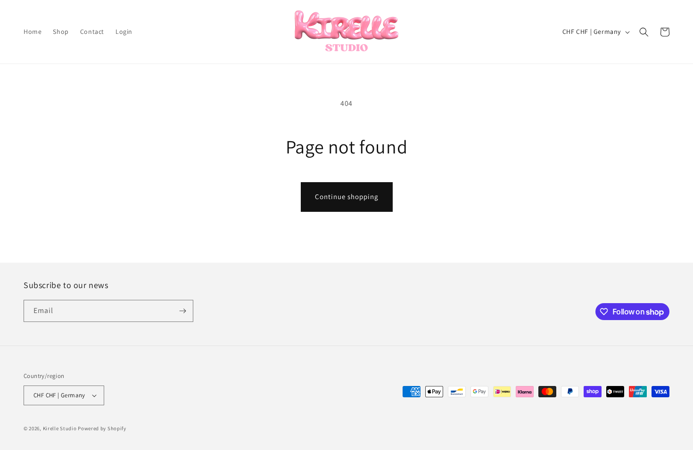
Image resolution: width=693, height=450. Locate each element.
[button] (644, 32)
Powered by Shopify (102, 428)
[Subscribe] (182, 311)
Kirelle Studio (60, 428)
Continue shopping (347, 196)
